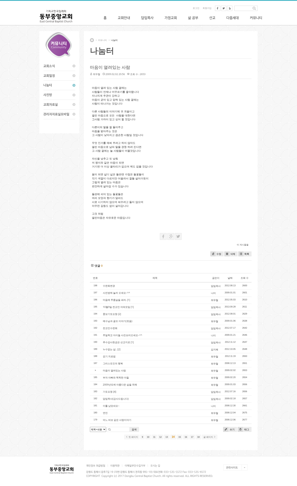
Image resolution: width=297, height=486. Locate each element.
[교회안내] (124, 18)
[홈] (105, 18)
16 (186, 437)
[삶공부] (193, 18)
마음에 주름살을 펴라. (114, 300)
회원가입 (207, 8)
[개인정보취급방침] (97, 465)
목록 (246, 254)
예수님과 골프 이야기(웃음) (117, 321)
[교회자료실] (59, 105)
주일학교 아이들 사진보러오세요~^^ (122, 335)
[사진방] (59, 95)
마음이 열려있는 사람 (110, 67)
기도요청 (108, 391)
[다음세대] (232, 18)
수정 (218, 254)
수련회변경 (109, 285)
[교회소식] (59, 66)
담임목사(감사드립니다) (116, 398)
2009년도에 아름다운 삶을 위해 (120, 384)
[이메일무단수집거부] (135, 465)
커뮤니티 (102, 40)
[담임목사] (147, 18)
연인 (105, 413)
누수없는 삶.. (110, 349)
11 (154, 437)
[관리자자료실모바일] (59, 114)
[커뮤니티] (256, 18)
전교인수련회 (110, 328)
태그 (246, 429)
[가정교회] (170, 18)
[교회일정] (59, 76)
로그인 (196, 8)
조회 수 (245, 278)
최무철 (214, 300)
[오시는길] (155, 465)
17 (192, 437)
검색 (134, 429)
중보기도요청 (110, 314)
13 (166, 437)
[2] (119, 314)
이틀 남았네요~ (111, 406)
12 (160, 437)
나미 (213, 293)
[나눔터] (59, 85)
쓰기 (232, 429)
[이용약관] (115, 465)
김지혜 (214, 349)
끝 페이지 (208, 437)
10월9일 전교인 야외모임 (116, 307)
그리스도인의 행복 (113, 363)
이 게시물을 (243, 244)
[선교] (212, 18)
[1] (128, 300)
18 (198, 437)
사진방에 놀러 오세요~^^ (116, 293)
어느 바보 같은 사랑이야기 (117, 420)
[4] (114, 391)
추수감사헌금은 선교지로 (116, 342)
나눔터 (114, 40)
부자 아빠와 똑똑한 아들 (116, 377)
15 (179, 437)
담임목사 (216, 286)
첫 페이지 (133, 437)
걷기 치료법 (109, 356)
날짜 (230, 278)
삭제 (232, 254)
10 (148, 437)
